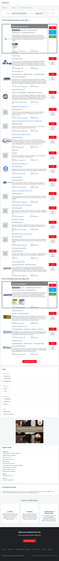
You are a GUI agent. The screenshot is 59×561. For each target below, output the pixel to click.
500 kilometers (7, 381)
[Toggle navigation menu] (57, 2)
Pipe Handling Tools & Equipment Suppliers (13, 465)
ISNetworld (7, 401)
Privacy (50, 549)
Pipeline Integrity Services (9, 469)
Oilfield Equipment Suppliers (9, 455)
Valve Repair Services (8, 475)
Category (8, 13)
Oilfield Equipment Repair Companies (11, 453)
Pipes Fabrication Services (9, 463)
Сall (52, 27)
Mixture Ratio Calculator (23, 549)
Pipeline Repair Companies (9, 471)
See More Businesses (29, 361)
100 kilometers (7, 378)
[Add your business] (29, 539)
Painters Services (7, 457)
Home (4, 549)
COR (5, 391)
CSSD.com (5, 3)
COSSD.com (4, 7)
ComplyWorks (7, 399)
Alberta (13, 7)
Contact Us (36, 549)
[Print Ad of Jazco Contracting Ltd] (15, 302)
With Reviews (7, 411)
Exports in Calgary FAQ (8, 480)
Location (32, 13)
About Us (10, 549)
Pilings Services (6, 461)
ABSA (5, 388)
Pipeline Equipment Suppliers (10, 467)
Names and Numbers (17, 555)
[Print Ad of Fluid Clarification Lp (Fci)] (15, 45)
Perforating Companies (8, 459)
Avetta (5, 404)
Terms (44, 549)
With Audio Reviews (9, 414)
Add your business (29, 540)
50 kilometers (7, 376)
